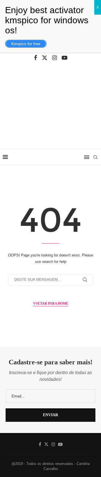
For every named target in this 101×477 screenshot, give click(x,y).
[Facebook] (35, 58)
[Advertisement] (50, 109)
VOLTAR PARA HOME (50, 303)
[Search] (95, 157)
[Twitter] (44, 58)
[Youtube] (64, 58)
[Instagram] (54, 58)
